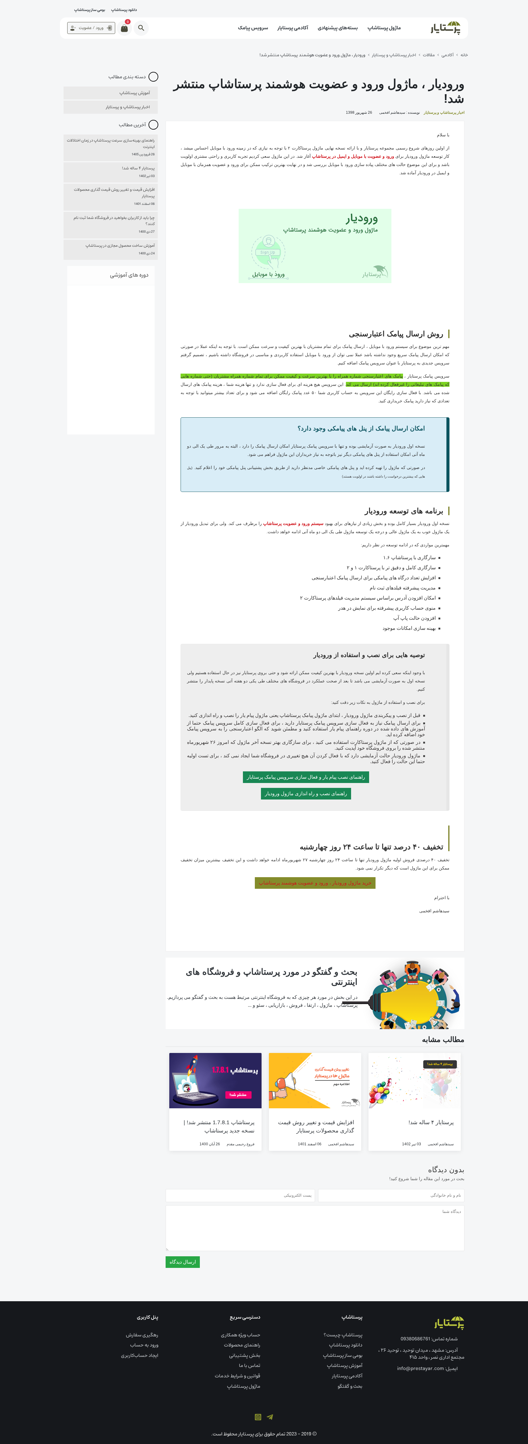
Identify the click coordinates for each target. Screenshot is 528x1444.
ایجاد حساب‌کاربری (139, 1355)
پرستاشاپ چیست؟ (343, 1335)
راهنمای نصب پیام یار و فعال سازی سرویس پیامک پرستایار (306, 777)
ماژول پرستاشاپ (384, 28)
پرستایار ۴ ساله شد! (431, 1122)
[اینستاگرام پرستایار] (258, 1417)
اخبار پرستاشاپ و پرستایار (444, 112)
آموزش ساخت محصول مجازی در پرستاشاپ (120, 246)
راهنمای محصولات (242, 1345)
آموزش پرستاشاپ (134, 93)
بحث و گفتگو (350, 1386)
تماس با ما (249, 1365)
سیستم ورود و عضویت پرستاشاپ (293, 523)
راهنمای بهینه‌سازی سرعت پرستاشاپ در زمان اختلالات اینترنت (111, 144)
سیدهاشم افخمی (441, 1144)
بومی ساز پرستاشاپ (89, 10)
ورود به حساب (144, 1345)
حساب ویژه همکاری (240, 1335)
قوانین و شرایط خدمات (237, 1376)
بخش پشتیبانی (244, 1355)
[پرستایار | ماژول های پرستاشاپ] (449, 1323)
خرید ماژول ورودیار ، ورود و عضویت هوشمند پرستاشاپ (315, 882)
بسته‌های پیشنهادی (338, 28)
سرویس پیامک (253, 28)
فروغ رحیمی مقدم (241, 1144)
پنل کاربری (147, 1317)
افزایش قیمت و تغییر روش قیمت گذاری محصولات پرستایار (114, 193)
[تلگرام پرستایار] (269, 1417)
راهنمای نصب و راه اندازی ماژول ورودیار (306, 793)
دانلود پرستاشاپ (124, 10)
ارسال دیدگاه (183, 1262)
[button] (141, 28)
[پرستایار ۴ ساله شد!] (415, 1080)
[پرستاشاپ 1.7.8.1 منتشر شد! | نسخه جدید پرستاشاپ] (215, 1080)
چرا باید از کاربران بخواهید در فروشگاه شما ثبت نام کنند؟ (114, 221)
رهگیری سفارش (142, 1335)
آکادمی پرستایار (293, 28)
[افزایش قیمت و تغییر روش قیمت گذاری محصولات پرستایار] (315, 1080)
